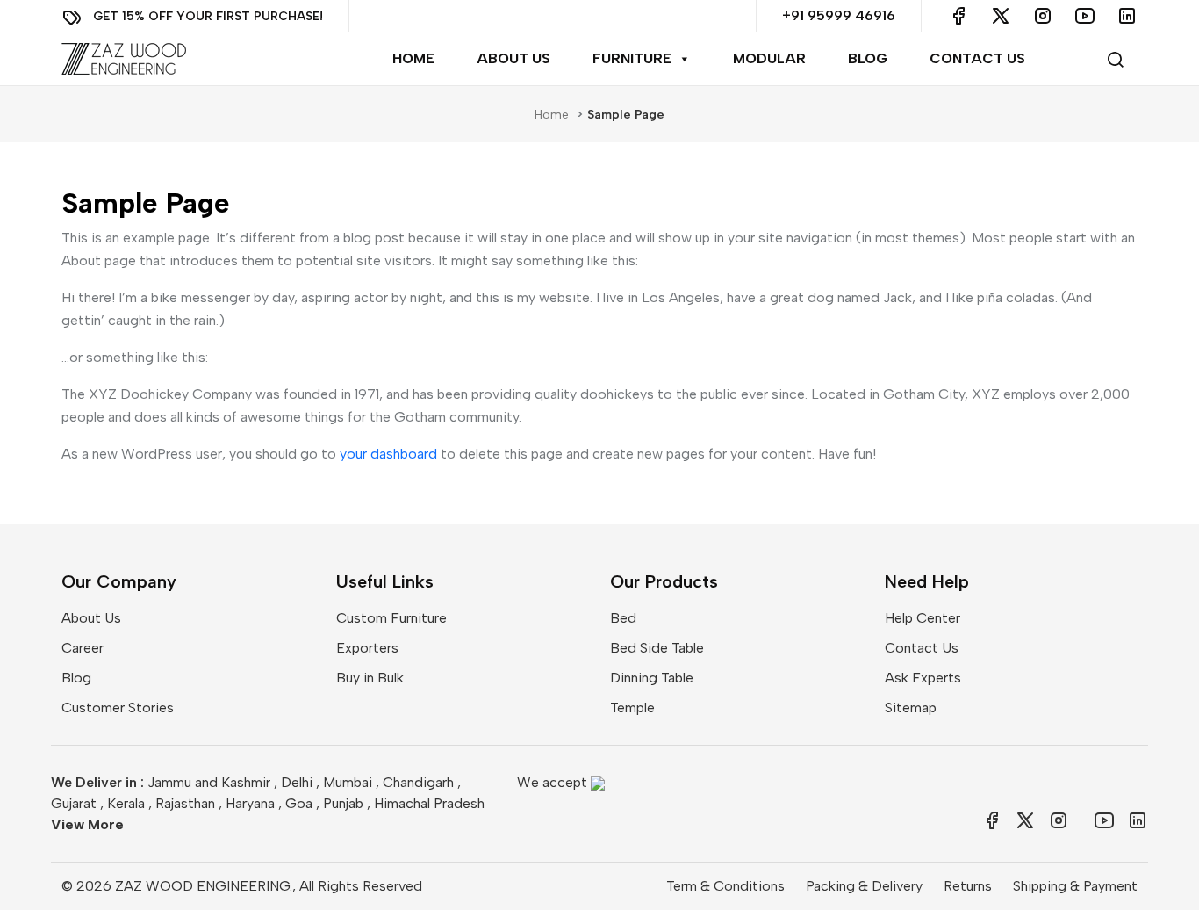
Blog (867, 58)
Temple (632, 707)
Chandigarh (418, 782)
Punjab (343, 803)
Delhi (296, 782)
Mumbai (347, 782)
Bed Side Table (657, 647)
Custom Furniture (391, 618)
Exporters (367, 647)
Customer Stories (117, 707)
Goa (298, 803)
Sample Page (625, 114)
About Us (513, 58)
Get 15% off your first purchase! (208, 15)
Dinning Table (651, 677)
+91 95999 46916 (838, 15)
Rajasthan (185, 803)
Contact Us (977, 58)
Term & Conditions (725, 886)
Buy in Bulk (370, 677)
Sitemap (911, 707)
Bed (623, 618)
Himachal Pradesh (429, 803)
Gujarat (74, 803)
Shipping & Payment (1075, 886)
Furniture (631, 58)
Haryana (250, 803)
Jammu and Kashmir (208, 782)
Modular (769, 58)
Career (82, 647)
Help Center (922, 618)
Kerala (126, 803)
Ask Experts (923, 677)
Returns (968, 886)
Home (413, 58)
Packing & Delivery (864, 886)
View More (87, 824)
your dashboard (388, 453)
